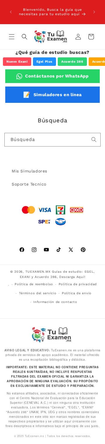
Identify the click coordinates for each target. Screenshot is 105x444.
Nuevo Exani (17, 62)
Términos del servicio (38, 293)
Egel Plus (44, 62)
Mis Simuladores (29, 171)
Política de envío (77, 293)
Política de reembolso (34, 284)
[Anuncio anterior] (10, 12)
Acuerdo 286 (72, 62)
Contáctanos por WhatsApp (56, 76)
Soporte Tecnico (29, 184)
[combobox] (52, 139)
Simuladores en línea (52, 94)
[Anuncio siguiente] (94, 12)
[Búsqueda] (94, 139)
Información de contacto (55, 302)
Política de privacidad (78, 284)
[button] (11, 36)
